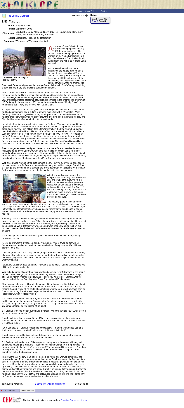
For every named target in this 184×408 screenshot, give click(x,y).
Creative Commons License (74, 400)
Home (79, 11)
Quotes (103, 11)
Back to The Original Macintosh (50, 384)
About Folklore (91, 11)
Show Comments (27, 391)
